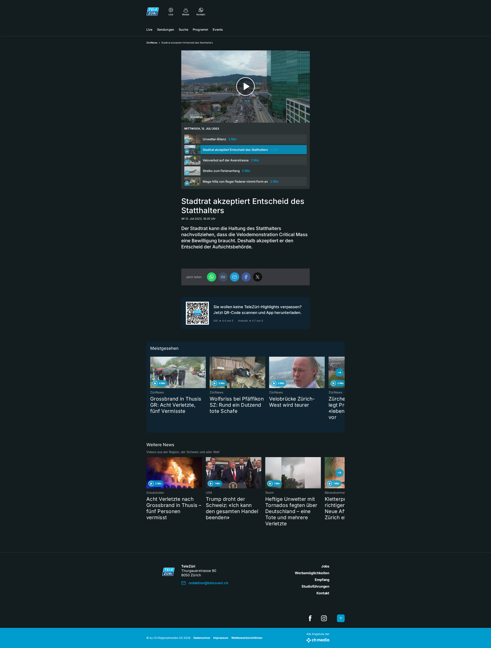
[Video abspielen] (245, 86)
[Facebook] (246, 277)
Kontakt (322, 593)
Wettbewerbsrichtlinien (246, 637)
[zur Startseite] (153, 11)
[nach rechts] (339, 372)
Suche (183, 29)
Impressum (220, 637)
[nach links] (151, 372)
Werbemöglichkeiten (312, 573)
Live (149, 29)
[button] (223, 277)
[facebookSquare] (310, 618)
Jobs (325, 566)
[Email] (234, 277)
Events (218, 29)
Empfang (322, 580)
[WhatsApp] (211, 277)
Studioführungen (315, 586)
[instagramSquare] (324, 618)
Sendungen (165, 29)
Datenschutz (202, 637)
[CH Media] (317, 639)
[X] (257, 277)
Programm (200, 29)
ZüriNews (151, 42)
